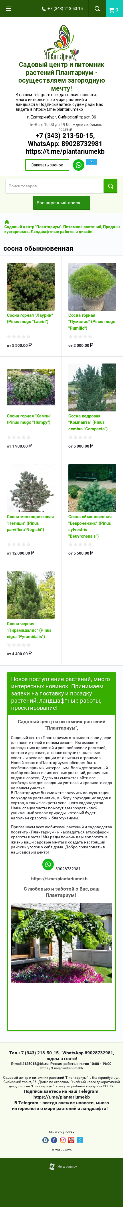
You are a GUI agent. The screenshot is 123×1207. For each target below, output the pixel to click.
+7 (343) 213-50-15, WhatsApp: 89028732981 (65, 140)
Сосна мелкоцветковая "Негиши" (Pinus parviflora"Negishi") (30, 523)
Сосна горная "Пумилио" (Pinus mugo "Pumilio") (91, 322)
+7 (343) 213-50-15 (65, 8)
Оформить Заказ (114, 8)
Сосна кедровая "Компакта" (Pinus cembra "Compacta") (88, 422)
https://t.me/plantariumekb (65, 152)
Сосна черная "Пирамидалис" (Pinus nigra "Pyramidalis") (29, 630)
